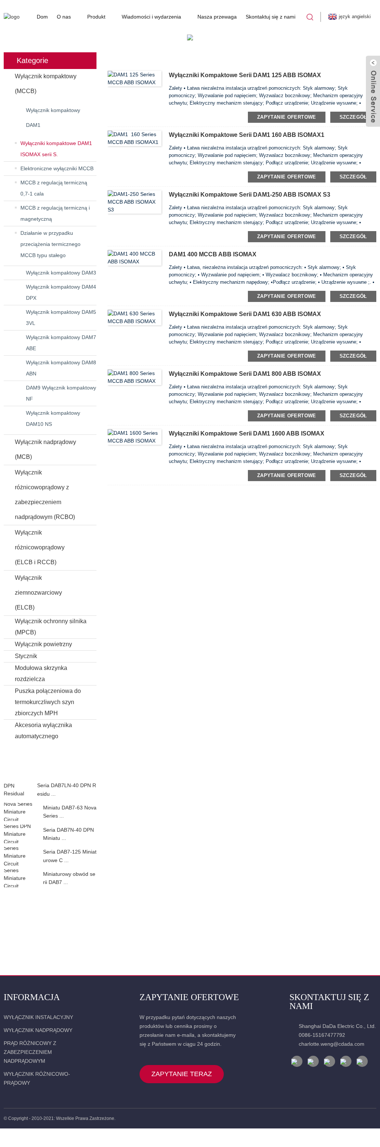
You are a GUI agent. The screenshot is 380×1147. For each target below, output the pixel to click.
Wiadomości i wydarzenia (151, 17)
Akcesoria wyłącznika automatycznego (43, 730)
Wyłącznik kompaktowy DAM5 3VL (61, 317)
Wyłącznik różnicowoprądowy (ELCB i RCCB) (40, 547)
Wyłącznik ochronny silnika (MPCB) (50, 626)
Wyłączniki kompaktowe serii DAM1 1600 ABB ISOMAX (246, 433)
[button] (50, 773)
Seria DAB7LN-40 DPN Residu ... (66, 789)
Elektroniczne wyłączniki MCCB (57, 168)
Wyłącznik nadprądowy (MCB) (45, 449)
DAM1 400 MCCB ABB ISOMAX (212, 254)
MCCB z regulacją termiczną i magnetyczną (55, 213)
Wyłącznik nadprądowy (38, 1030)
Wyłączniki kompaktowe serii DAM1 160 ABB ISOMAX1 (246, 135)
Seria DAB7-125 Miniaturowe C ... (69, 856)
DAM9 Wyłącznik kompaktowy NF (61, 393)
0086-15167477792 (322, 1035)
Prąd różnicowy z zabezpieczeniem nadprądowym (30, 1052)
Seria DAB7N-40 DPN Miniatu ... (68, 834)
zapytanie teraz (181, 1074)
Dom (42, 17)
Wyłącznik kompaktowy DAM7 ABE (61, 342)
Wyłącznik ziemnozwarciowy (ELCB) (38, 593)
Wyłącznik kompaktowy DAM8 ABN (61, 368)
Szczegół (353, 117)
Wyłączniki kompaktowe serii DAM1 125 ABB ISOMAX (245, 75)
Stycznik (26, 656)
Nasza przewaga (217, 17)
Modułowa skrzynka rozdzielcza (41, 673)
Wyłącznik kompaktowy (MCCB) (45, 83)
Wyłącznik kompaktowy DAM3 (61, 273)
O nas (64, 17)
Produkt (96, 17)
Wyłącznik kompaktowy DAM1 (53, 117)
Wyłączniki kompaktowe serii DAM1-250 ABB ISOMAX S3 (249, 194)
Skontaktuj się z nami (270, 17)
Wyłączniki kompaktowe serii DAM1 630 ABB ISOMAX (245, 314)
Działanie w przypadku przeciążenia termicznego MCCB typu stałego (50, 244)
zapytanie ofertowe (286, 117)
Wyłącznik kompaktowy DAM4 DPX (61, 292)
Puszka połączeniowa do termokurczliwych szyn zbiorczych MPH (48, 702)
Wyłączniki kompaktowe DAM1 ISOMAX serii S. (56, 148)
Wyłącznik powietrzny (43, 644)
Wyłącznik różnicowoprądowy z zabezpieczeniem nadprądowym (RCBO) (45, 494)
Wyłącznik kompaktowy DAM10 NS (53, 418)
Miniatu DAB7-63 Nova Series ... (69, 812)
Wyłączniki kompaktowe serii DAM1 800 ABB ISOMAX (245, 374)
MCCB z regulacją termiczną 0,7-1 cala (53, 188)
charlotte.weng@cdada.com (331, 1044)
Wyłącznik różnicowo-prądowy (37, 1078)
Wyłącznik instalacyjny (38, 1017)
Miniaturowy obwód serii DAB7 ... (69, 878)
